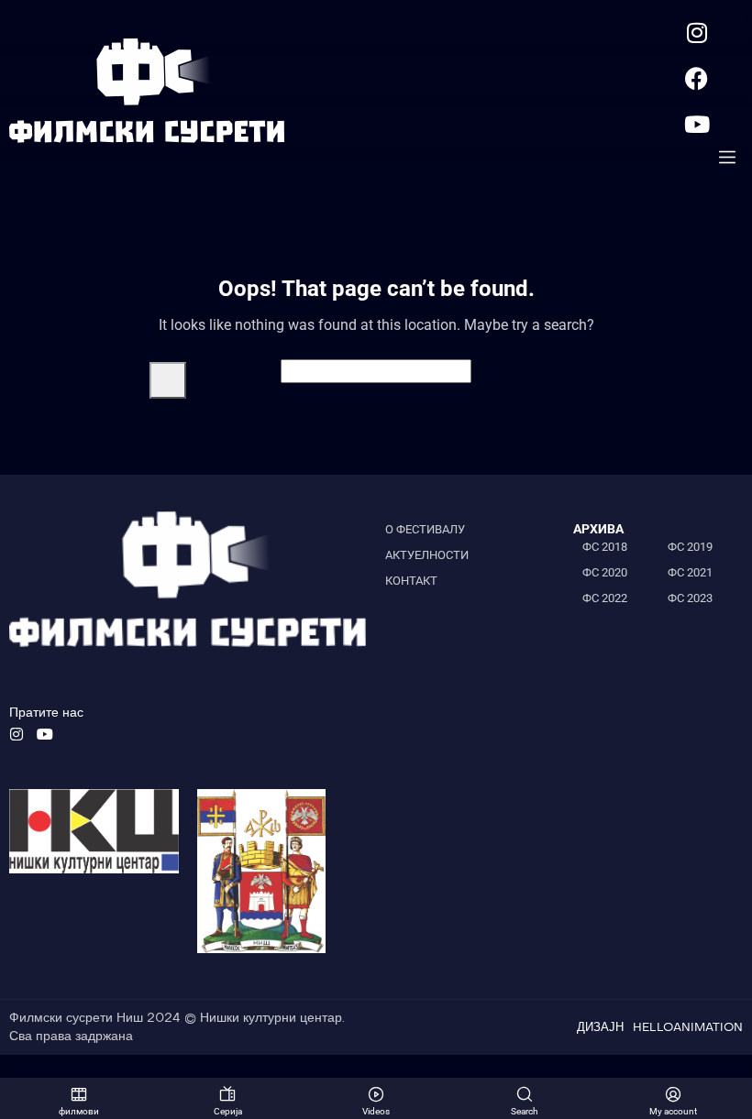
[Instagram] (697, 32)
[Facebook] (697, 78)
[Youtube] (697, 124)
